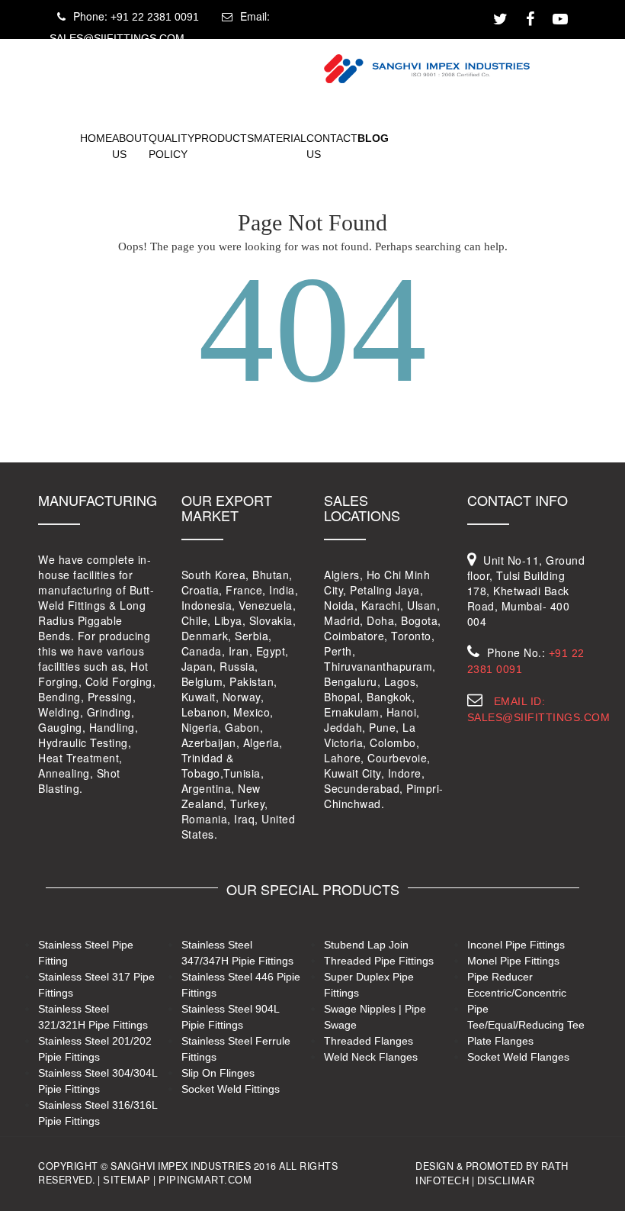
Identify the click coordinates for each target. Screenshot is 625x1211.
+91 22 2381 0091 (155, 17)
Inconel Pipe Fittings (516, 945)
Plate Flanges (500, 1041)
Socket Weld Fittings (230, 1089)
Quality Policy (171, 145)
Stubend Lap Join (366, 945)
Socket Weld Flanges (518, 1057)
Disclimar (506, 1181)
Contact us (331, 145)
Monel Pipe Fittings (513, 961)
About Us (130, 145)
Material (280, 137)
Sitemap (127, 1180)
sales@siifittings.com (117, 38)
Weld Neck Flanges (371, 1057)
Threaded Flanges (368, 1041)
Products (224, 137)
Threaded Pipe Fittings (379, 961)
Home (96, 137)
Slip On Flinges (218, 1073)
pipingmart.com (205, 1180)
